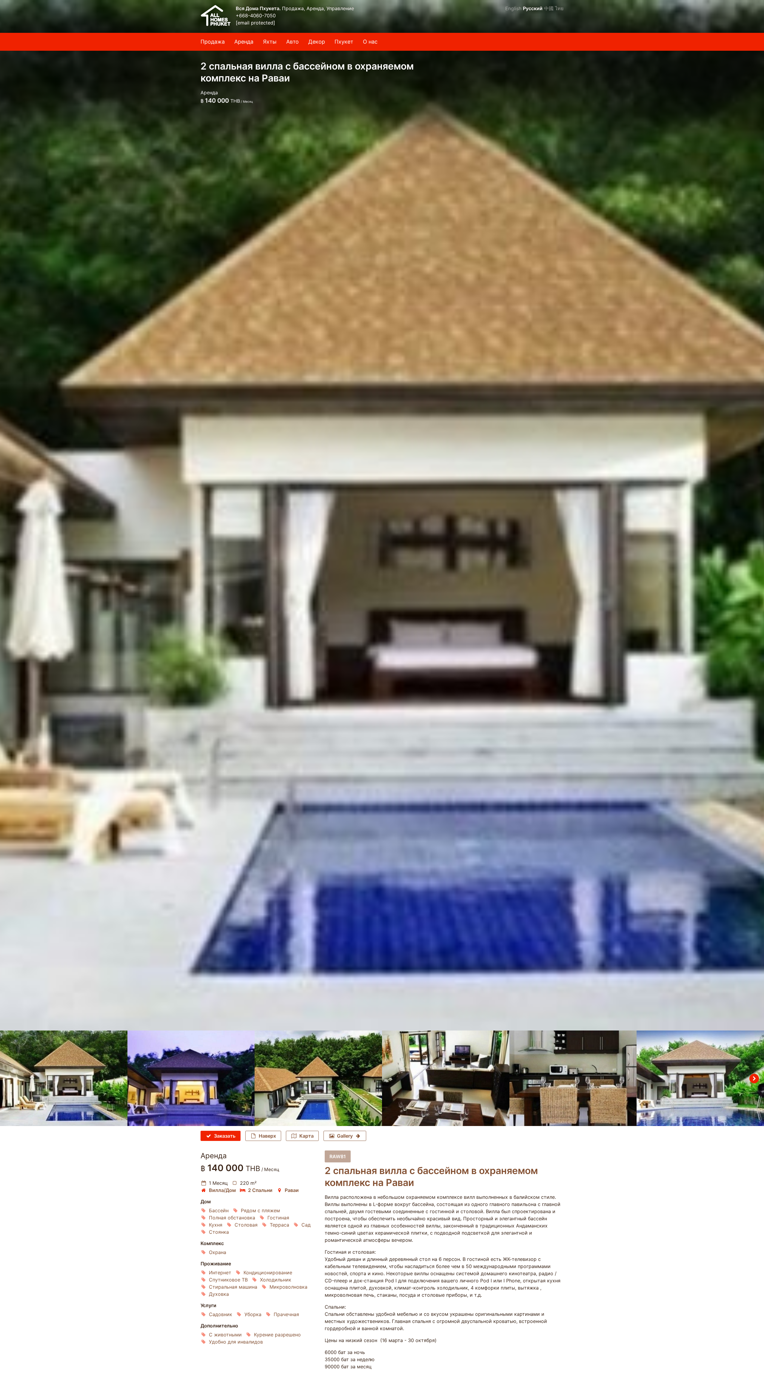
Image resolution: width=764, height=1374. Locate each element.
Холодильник (275, 1280)
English (513, 8)
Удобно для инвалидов (236, 1342)
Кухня (215, 1225)
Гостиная (278, 1218)
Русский (533, 8)
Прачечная (286, 1314)
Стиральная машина (233, 1287)
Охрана (217, 1252)
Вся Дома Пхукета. (259, 8)
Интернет (220, 1273)
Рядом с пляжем (260, 1210)
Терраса (279, 1225)
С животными (225, 1335)
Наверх (267, 1136)
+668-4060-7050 (256, 16)
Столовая (246, 1225)
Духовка (219, 1294)
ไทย (559, 8)
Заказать (224, 1136)
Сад (306, 1225)
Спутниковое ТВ (228, 1280)
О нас (370, 41)
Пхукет (344, 41)
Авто (292, 41)
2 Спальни (260, 1190)
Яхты (270, 41)
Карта (306, 1136)
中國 (549, 8)
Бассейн (219, 1210)
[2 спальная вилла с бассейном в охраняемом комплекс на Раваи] (382, 515)
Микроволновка (288, 1287)
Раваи (292, 1190)
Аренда (243, 41)
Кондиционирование (268, 1273)
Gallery (345, 1136)
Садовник (220, 1314)
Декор (316, 41)
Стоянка (219, 1232)
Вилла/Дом (222, 1190)
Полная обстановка (232, 1218)
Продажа (213, 41)
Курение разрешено (277, 1335)
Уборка (252, 1314)
